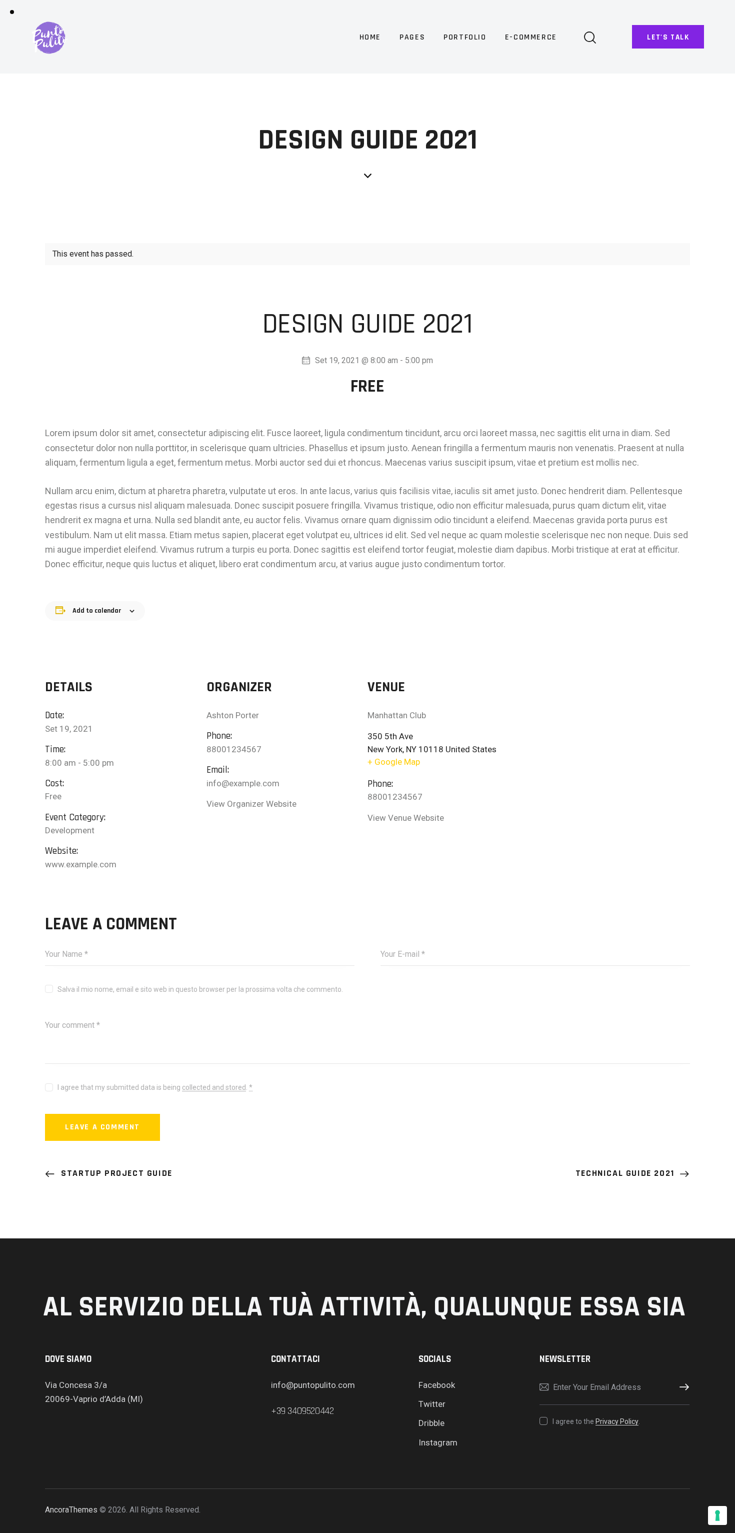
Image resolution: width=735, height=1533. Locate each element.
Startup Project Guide (115, 1173)
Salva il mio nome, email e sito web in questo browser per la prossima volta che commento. (200, 989)
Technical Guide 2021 (627, 1173)
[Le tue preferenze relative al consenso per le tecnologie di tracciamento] (717, 1515)
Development (69, 830)
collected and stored (214, 1087)
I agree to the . (596, 1421)
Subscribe (682, 1387)
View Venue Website (406, 818)
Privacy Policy (617, 1421)
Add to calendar (96, 610)
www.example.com (80, 864)
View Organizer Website (251, 804)
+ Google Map (394, 762)
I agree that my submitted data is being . (155, 1087)
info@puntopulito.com (313, 1385)
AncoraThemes (71, 1509)
